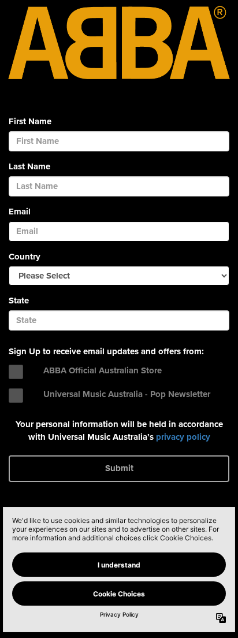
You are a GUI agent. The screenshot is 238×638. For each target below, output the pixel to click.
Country (24, 256)
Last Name (29, 166)
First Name (30, 121)
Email (20, 211)
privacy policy (183, 437)
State (19, 300)
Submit (119, 468)
